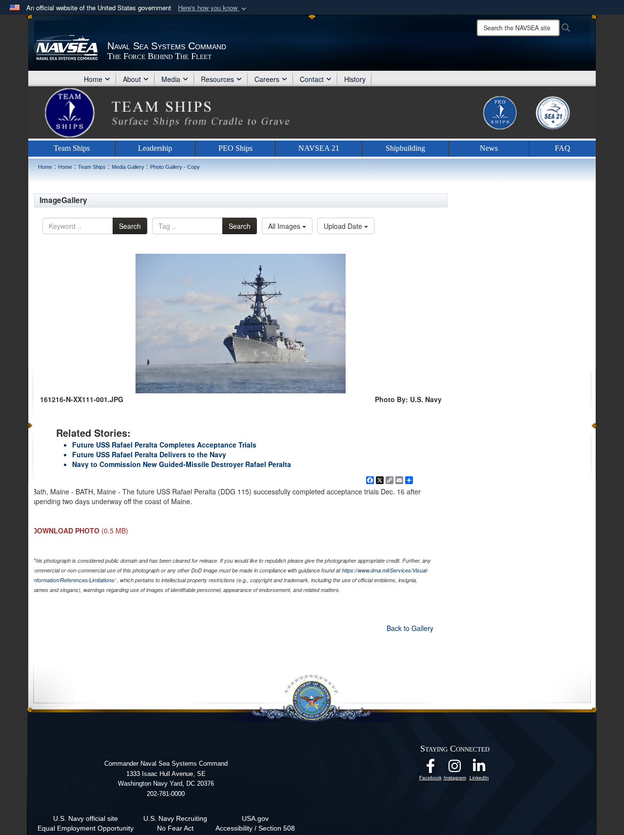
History (355, 79)
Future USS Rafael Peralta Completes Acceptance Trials (164, 444)
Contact (312, 79)
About (132, 79)
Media (170, 79)
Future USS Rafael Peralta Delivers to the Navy (149, 454)
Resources (217, 79)
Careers (266, 79)
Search (130, 226)
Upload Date (344, 226)
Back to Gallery (410, 628)
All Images (285, 226)
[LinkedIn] (479, 769)
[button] (213, 8)
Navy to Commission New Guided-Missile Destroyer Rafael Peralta (181, 464)
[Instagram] (455, 769)
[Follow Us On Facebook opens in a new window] (430, 769)
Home (93, 79)
